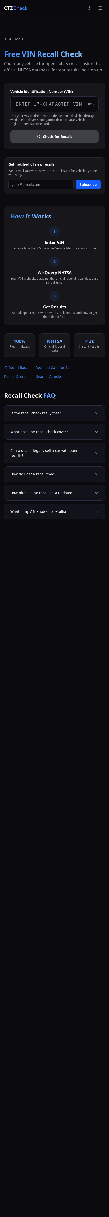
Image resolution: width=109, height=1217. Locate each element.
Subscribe (88, 184)
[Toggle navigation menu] (100, 8)
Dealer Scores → (18, 376)
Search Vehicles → (51, 376)
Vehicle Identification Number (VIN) (41, 91)
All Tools (16, 39)
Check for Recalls (57, 136)
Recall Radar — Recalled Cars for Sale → (43, 367)
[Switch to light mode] (90, 8)
